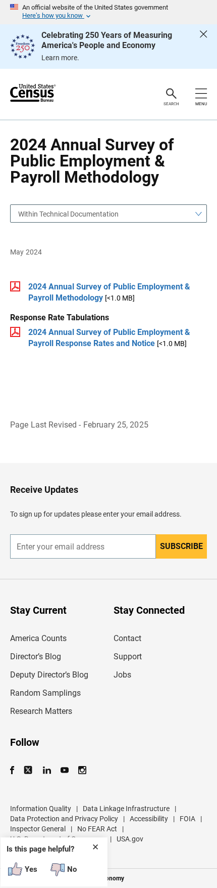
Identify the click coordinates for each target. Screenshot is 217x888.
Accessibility (149, 819)
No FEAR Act (97, 829)
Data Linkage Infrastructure (126, 809)
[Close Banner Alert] (203, 46)
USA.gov (130, 839)
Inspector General (38, 829)
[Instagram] (82, 770)
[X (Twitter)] (29, 770)
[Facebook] (15, 770)
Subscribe (181, 546)
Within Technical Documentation (68, 214)
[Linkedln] (47, 770)
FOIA (187, 819)
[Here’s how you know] (108, 12)
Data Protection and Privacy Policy (64, 819)
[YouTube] (64, 770)
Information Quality (40, 809)
